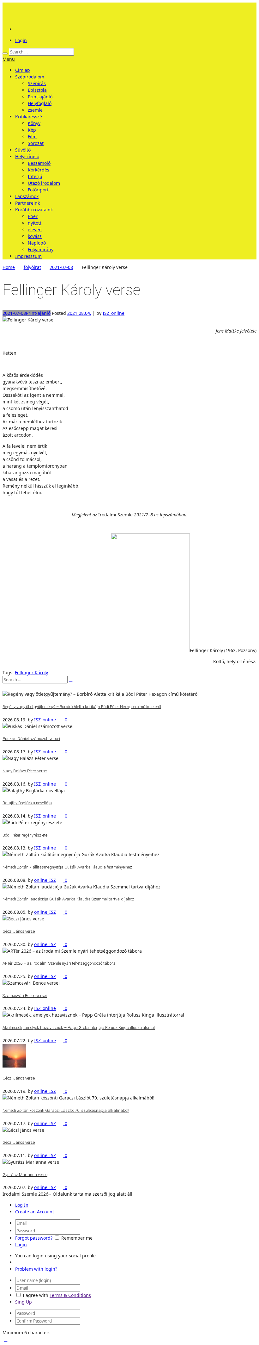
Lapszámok (27, 196)
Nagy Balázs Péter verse (25, 771)
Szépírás (37, 83)
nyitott (34, 223)
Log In (21, 1205)
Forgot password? (33, 1238)
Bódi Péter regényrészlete (25, 835)
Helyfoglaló (39, 103)
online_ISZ (45, 880)
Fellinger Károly (31, 672)
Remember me (77, 1238)
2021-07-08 (61, 267)
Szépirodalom (29, 77)
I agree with (35, 1295)
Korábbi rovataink (34, 210)
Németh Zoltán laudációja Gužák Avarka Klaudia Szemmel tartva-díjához (68, 899)
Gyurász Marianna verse (25, 1174)
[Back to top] (6, 1339)
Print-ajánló (40, 97)
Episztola (37, 90)
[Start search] (5, 53)
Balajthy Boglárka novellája (27, 802)
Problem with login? (36, 1269)
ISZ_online (113, 313)
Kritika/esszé (28, 117)
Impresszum (28, 256)
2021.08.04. (79, 313)
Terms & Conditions (70, 1295)
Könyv (34, 123)
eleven (35, 230)
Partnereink (27, 203)
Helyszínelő (27, 156)
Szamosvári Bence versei (25, 995)
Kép (32, 130)
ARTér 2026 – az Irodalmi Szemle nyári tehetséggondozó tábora (59, 963)
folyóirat (32, 267)
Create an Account (34, 1212)
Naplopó (37, 243)
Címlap (22, 70)
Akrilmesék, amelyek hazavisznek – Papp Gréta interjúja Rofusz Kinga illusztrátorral (79, 1027)
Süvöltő (23, 150)
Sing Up (23, 1302)
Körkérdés (38, 170)
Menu (9, 59)
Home (9, 267)
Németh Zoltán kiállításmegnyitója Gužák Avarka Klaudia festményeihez (67, 867)
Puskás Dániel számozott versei (31, 738)
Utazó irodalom (44, 183)
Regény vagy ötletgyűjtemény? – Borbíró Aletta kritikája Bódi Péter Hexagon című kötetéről (82, 706)
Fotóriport (38, 190)
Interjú (35, 176)
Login (21, 40)
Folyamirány (40, 249)
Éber (33, 216)
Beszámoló (39, 163)
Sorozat (36, 143)
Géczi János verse (19, 931)
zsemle (35, 110)
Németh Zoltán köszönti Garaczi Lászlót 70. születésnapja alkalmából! (66, 1110)
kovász (35, 236)
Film (32, 137)
